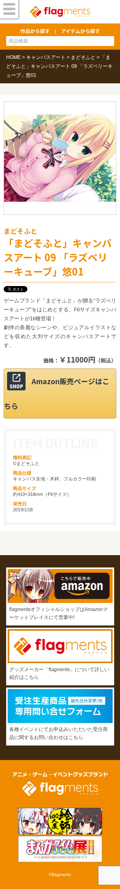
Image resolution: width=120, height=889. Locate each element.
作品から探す (35, 31)
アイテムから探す (80, 31)
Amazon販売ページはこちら (56, 393)
